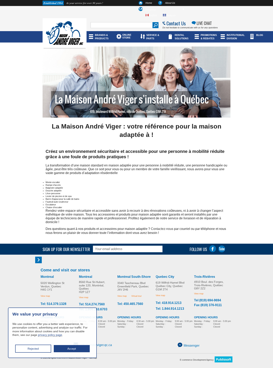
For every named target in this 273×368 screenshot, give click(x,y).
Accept (71, 348)
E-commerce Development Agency (197, 360)
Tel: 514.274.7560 (92, 304)
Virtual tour (136, 296)
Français (171, 15)
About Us (170, 3)
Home (148, 3)
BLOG (259, 35)
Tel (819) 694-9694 (207, 300)
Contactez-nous (162, 228)
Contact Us (176, 23)
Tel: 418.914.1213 (168, 303)
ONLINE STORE (126, 36)
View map (45, 296)
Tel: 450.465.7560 (130, 304)
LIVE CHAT (204, 23)
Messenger (191, 345)
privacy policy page (50, 334)
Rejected (33, 348)
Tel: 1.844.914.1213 (170, 308)
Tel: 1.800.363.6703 (93, 309)
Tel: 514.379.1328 (53, 304)
